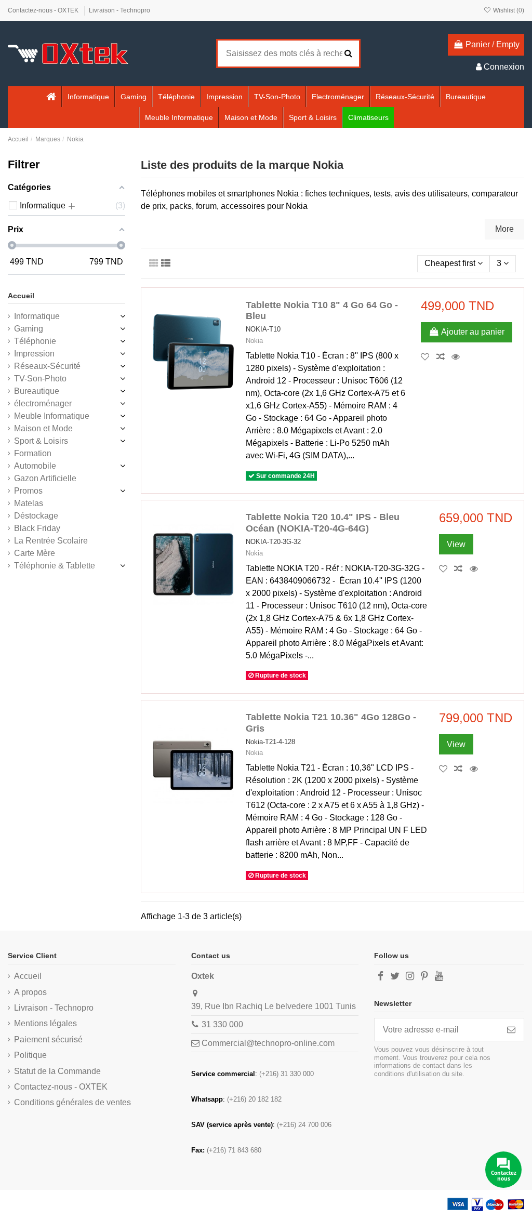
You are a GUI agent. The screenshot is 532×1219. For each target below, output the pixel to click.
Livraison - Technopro (119, 10)
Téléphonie (35, 341)
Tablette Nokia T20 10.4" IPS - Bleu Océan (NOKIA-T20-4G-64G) (323, 523)
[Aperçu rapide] (458, 356)
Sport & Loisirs (41, 440)
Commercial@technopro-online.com (268, 1043)
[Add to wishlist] (428, 356)
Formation (32, 453)
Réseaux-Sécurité (47, 366)
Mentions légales (45, 1023)
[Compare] (444, 356)
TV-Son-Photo (40, 378)
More (504, 228)
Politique (30, 1055)
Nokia (254, 340)
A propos (30, 992)
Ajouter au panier (472, 331)
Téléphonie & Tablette (54, 565)
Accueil (21, 296)
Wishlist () (507, 10)
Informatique (37, 316)
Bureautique (36, 391)
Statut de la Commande (57, 1071)
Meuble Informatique (51, 416)
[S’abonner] (511, 1029)
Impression (34, 353)
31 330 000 (222, 1024)
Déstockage (36, 515)
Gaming (28, 328)
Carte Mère (34, 553)
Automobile (35, 465)
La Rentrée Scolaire (51, 540)
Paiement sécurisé (48, 1039)
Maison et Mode (43, 428)
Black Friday (37, 528)
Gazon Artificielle (45, 478)
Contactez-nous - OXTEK (44, 10)
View (456, 544)
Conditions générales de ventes (72, 1102)
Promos (28, 490)
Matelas (28, 503)
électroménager (43, 403)
